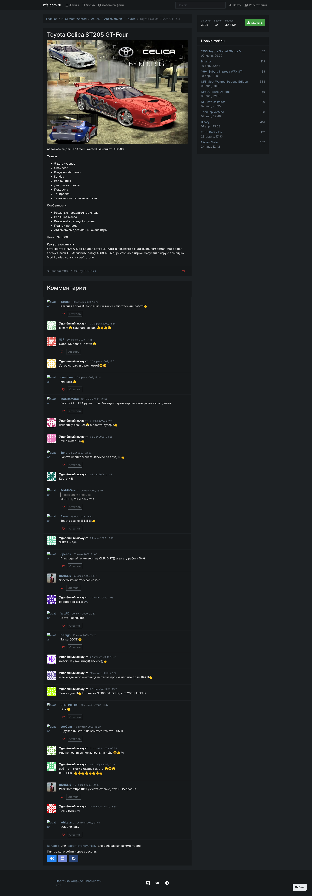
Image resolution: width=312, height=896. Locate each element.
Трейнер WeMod (212, 112)
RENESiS (90, 271)
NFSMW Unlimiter (213, 102)
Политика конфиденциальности (78, 881)
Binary (205, 122)
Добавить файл (112, 5)
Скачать (256, 22)
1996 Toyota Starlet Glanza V (221, 51)
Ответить (75, 313)
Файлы (73, 5)
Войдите (53, 845)
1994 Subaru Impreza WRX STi (221, 71)
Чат (301, 887)
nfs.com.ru (52, 5)
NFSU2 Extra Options (215, 91)
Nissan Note (209, 142)
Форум (90, 5)
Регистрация (257, 5)
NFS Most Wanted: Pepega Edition (224, 81)
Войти (237, 5)
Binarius (206, 61)
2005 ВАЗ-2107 (211, 132)
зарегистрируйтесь (82, 845)
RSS (58, 885)
